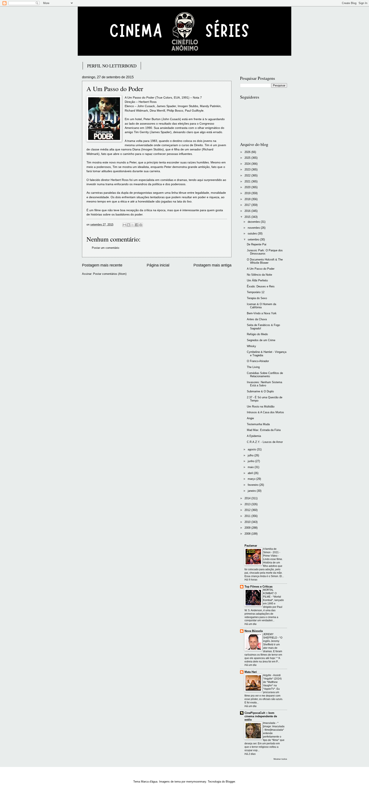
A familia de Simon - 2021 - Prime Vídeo (271, 552)
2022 (248, 175)
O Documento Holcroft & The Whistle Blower (265, 261)
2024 (248, 163)
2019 (248, 193)
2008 (248, 533)
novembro (254, 227)
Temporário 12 (255, 292)
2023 (248, 169)
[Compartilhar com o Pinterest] (141, 225)
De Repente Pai (256, 244)
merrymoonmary (196, 781)
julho (251, 455)
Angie (250, 418)
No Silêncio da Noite (259, 274)
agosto (252, 449)
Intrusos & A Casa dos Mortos (265, 412)
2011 (248, 516)
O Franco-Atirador (258, 361)
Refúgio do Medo (257, 334)
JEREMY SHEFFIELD (270, 636)
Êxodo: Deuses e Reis (261, 286)
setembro (254, 239)
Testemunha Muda (258, 424)
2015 (248, 216)
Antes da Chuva (257, 319)
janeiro (252, 490)
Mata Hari (251, 672)
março (252, 478)
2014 (248, 498)
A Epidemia (254, 436)
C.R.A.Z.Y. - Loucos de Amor (265, 442)
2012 (248, 510)
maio (251, 467)
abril (251, 473)
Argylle (267, 675)
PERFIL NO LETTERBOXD (111, 66)
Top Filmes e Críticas (258, 586)
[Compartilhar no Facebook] (137, 225)
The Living (253, 367)
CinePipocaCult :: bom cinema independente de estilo (261, 716)
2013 (248, 504)
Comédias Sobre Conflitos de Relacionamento (265, 374)
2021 (248, 181)
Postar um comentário (105, 247)
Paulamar (251, 545)
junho (251, 461)
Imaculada (269, 723)
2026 (248, 152)
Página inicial (158, 265)
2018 (248, 199)
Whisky (251, 346)
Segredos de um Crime (261, 340)
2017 (248, 205)
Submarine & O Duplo (260, 391)
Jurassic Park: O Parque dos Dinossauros (265, 252)
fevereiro (253, 484)
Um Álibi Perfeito (257, 280)
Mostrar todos (280, 759)
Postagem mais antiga (212, 265)
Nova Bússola (254, 631)
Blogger (230, 781)
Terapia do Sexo (257, 298)
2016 (248, 210)
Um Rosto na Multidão (260, 406)
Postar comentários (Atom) (109, 273)
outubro (253, 233)
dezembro (254, 221)
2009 (248, 527)
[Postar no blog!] (128, 225)
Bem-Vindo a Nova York (262, 313)
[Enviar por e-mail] (124, 225)
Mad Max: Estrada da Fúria (264, 430)
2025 (248, 157)
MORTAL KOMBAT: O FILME (270, 593)
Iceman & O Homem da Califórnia (261, 306)
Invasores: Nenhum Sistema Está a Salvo (264, 384)
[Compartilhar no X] (132, 225)
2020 (248, 187)
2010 (248, 522)
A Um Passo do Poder (260, 268)
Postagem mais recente (102, 265)
